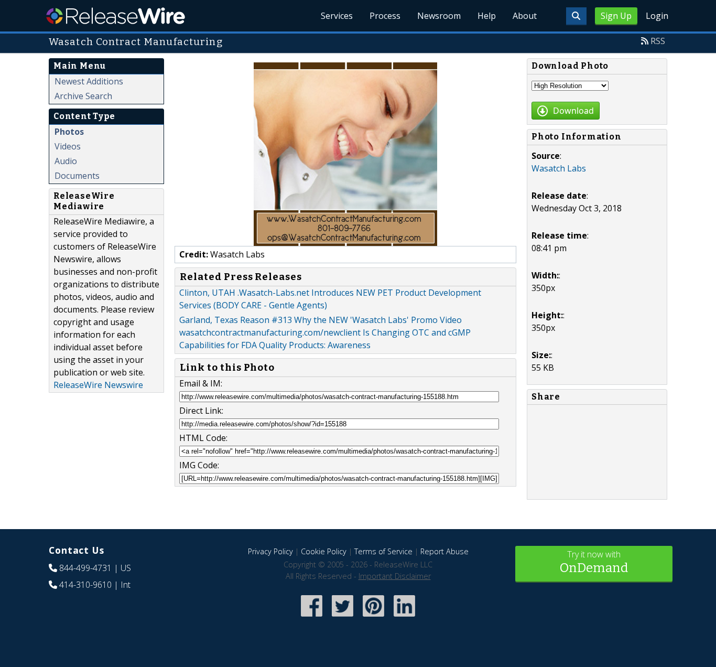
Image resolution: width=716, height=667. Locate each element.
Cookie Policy (323, 551)
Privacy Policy (270, 551)
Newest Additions (89, 81)
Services (337, 15)
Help (487, 15)
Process (385, 15)
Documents (77, 175)
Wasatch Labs (558, 168)
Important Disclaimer (395, 576)
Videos (68, 146)
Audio (66, 161)
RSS (657, 41)
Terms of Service (383, 551)
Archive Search (83, 96)
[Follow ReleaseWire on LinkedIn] (404, 617)
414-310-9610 (85, 584)
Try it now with (594, 561)
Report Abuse (444, 551)
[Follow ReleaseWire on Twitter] (342, 617)
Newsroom (439, 15)
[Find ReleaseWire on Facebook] (311, 617)
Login (657, 15)
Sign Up (616, 15)
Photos (69, 131)
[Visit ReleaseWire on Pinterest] (373, 617)
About (525, 15)
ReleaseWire (116, 15)
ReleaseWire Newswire (98, 385)
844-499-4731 (85, 568)
